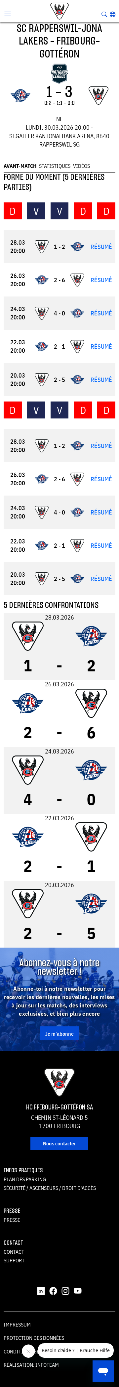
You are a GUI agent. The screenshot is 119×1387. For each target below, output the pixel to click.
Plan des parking (25, 1179)
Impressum (17, 1324)
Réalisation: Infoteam (31, 1364)
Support (14, 1260)
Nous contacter (59, 1143)
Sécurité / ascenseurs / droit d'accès (50, 1188)
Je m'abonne (59, 1033)
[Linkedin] (41, 1290)
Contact (14, 1251)
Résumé (101, 247)
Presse (12, 1219)
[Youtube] (78, 1290)
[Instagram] (65, 1290)
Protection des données (34, 1337)
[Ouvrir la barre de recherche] (104, 14)
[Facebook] (53, 1290)
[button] (112, 14)
